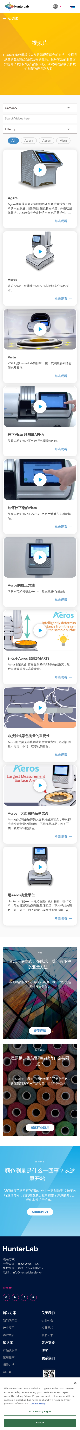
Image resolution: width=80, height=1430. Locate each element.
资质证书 (47, 1335)
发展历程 (47, 1328)
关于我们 (48, 1313)
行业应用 (9, 1328)
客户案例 (9, 1335)
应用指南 (9, 1357)
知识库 (13, 19)
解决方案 (9, 1313)
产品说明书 (10, 1350)
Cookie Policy (37, 1403)
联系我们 (48, 1358)
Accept (40, 1422)
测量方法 (9, 1365)
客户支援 (48, 1342)
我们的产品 (10, 1321)
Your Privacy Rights (40, 1411)
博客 (45, 1350)
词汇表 (7, 1372)
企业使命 (47, 1321)
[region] (40, 1403)
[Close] (75, 1383)
